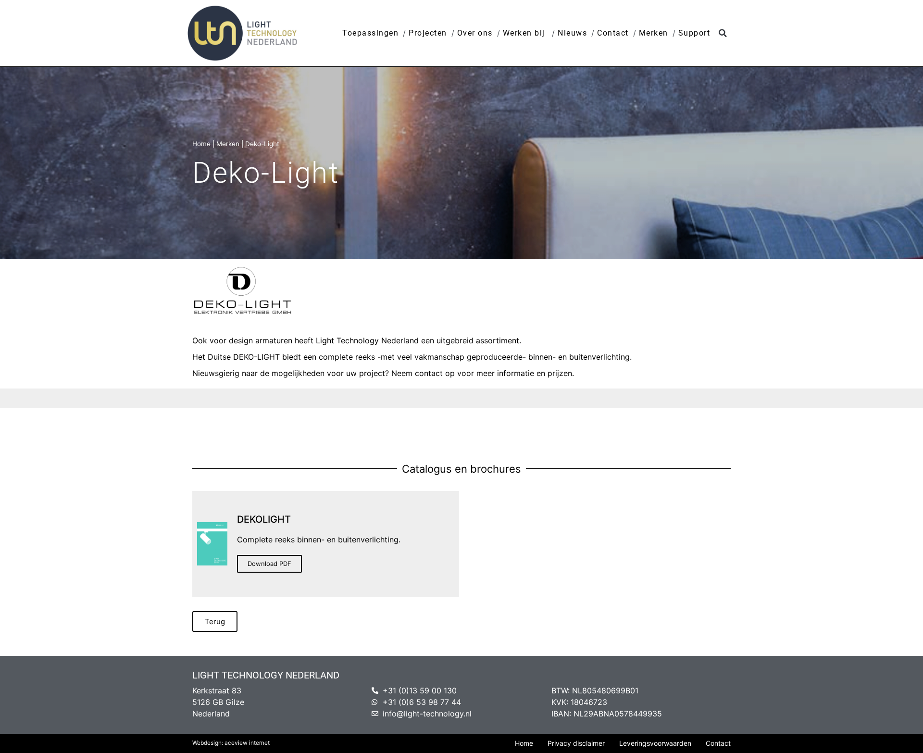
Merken (653, 33)
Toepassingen (370, 33)
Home (201, 144)
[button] (723, 33)
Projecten (428, 33)
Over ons (475, 33)
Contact (613, 33)
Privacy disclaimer (576, 743)
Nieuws (572, 33)
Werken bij (525, 33)
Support (694, 33)
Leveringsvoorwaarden (655, 743)
